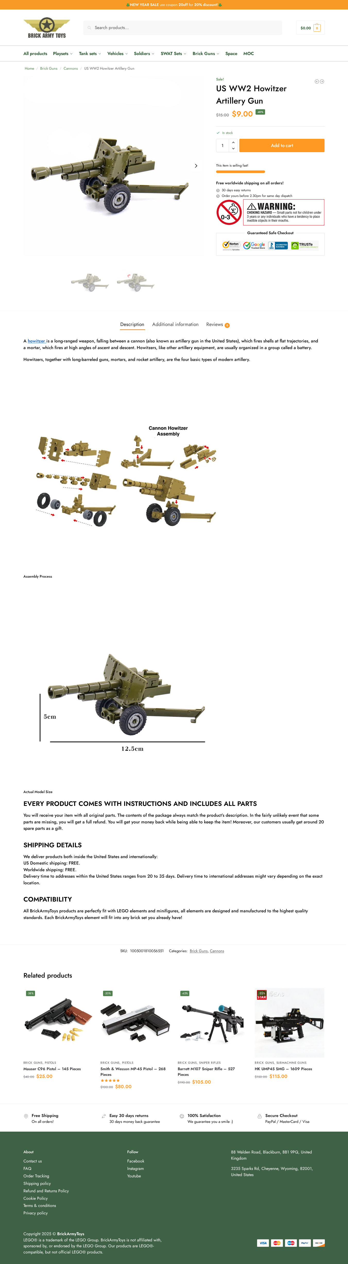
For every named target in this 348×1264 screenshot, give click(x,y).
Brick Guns (48, 68)
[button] (310, 28)
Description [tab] (132, 324)
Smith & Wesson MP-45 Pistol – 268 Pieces (133, 1072)
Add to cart (282, 145)
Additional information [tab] (175, 324)
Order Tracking (36, 1176)
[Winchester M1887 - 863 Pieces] (316, 81)
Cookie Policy (35, 1198)
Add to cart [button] (58, 1088)
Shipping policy (37, 1183)
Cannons (71, 68)
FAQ (27, 1168)
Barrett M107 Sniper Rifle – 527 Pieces (206, 1072)
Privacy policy (35, 1213)
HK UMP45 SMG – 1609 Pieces (283, 1069)
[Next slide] (196, 165)
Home (29, 68)
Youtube (134, 1176)
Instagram (135, 1168)
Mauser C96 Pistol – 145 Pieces (52, 1069)
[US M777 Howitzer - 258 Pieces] (322, 81)
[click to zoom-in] (113, 166)
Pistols (50, 1063)
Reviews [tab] (217, 324)
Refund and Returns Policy (46, 1191)
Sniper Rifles (209, 1063)
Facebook (135, 1161)
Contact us (32, 1161)
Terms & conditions (39, 1206)
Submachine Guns (291, 1063)
